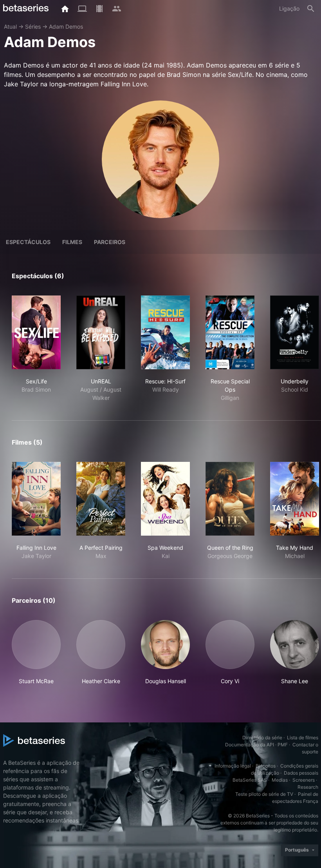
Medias (280, 780)
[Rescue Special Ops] (230, 332)
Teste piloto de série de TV (264, 794)
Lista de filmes (302, 737)
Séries (33, 26)
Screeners (303, 780)
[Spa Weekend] (165, 499)
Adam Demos (66, 26)
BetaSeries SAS (250, 780)
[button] (36, 652)
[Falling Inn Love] (36, 499)
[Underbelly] (294, 332)
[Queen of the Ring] (230, 499)
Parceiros (109, 242)
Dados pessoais (301, 773)
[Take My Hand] (294, 499)
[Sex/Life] (36, 332)
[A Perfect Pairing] (100, 499)
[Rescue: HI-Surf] (165, 332)
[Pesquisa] (310, 8)
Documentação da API (249, 745)
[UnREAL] (100, 332)
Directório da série (262, 737)
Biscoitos (266, 766)
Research (308, 787)
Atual (10, 26)
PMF (283, 745)
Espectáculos (28, 242)
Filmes (72, 242)
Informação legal (233, 766)
